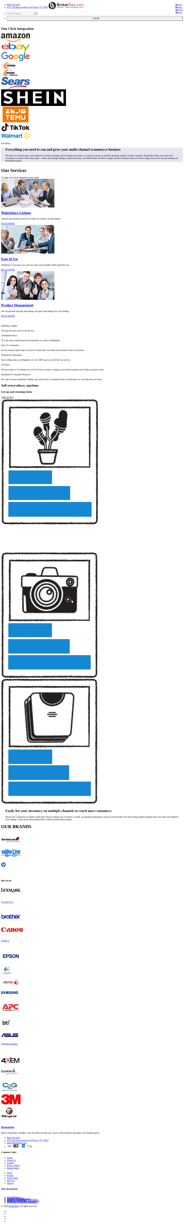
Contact (10, 1163)
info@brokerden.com (16, 1143)
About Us (11, 1160)
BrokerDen (7, 1127)
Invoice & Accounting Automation (22, 1202)
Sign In (178, 12)
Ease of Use (9, 259)
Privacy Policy (13, 1165)
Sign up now (7, 398)
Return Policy (13, 1168)
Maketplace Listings (16, 213)
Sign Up (179, 10)
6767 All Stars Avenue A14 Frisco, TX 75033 (28, 7)
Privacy (178, 4)
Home (10, 1158)
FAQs (9, 1173)
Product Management (17, 305)
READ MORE (8, 223)
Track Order (12, 1178)
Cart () (95, 18)
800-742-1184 (13, 4)
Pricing (178, 7)
